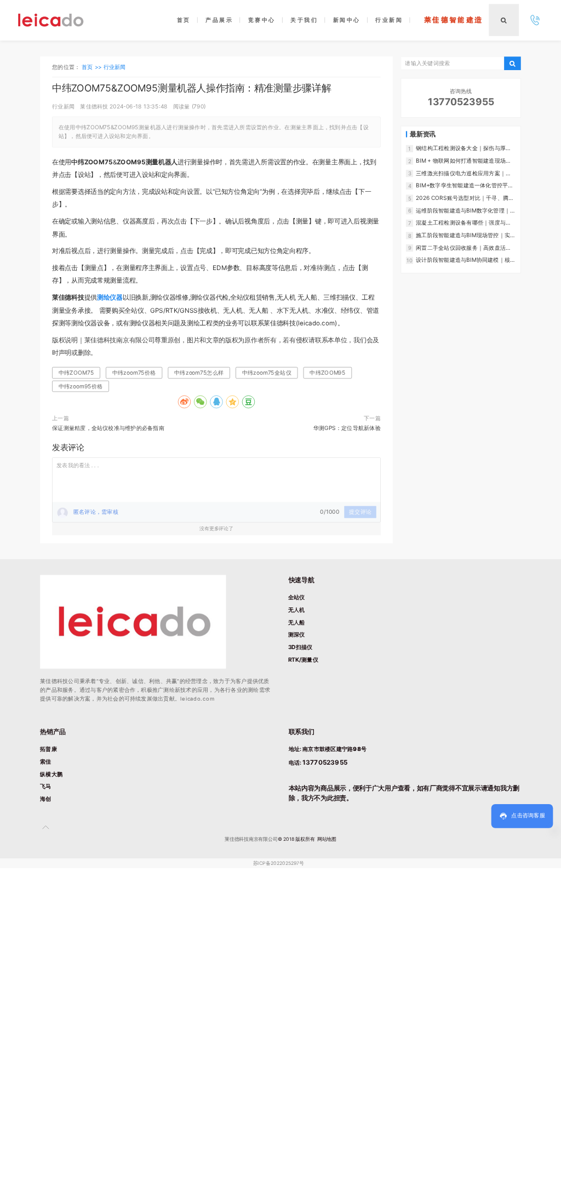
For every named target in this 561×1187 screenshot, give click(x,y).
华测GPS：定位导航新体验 (347, 428)
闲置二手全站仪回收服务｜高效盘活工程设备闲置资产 (463, 247)
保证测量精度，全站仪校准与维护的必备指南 (108, 428)
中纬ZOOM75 (76, 372)
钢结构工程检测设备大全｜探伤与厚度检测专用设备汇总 (463, 148)
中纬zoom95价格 (80, 385)
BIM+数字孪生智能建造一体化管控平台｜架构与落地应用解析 (464, 186)
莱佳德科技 (94, 106)
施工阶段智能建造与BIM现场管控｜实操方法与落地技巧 (466, 235)
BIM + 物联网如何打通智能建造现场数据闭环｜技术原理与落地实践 (463, 160)
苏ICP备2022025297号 (279, 863)
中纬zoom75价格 (134, 372)
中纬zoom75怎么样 (199, 372)
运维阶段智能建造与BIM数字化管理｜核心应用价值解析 (466, 210)
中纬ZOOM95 (327, 372)
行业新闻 (115, 66)
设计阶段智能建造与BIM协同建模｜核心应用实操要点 (466, 260)
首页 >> (92, 66)
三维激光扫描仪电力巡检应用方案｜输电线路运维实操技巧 (463, 173)
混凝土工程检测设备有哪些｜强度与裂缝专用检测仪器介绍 (463, 223)
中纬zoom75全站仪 (266, 372)
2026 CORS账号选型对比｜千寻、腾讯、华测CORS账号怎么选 (462, 198)
